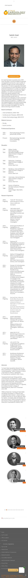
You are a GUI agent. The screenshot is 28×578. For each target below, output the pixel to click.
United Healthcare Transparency (8, 552)
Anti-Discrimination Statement (8, 560)
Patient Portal (4, 549)
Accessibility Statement (6, 557)
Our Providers (4, 535)
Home (2, 532)
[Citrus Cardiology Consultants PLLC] (14, 12)
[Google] (26, 575)
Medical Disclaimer (5, 555)
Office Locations (5, 537)
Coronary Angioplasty (8, 544)
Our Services (4, 540)
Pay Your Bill (4, 546)
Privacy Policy (4, 563)
